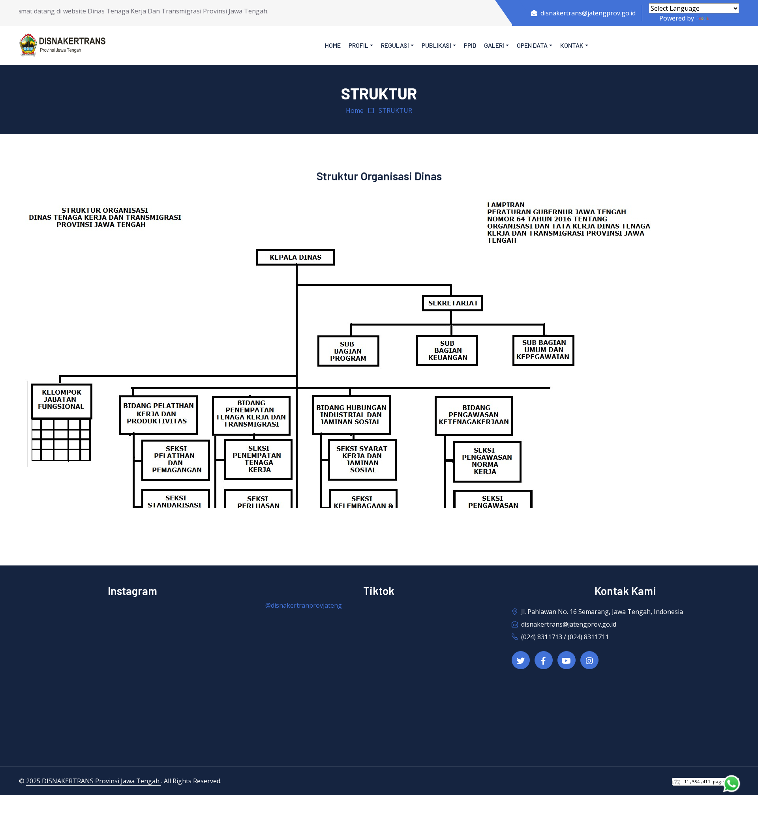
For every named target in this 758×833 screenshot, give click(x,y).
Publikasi (436, 45)
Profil (358, 45)
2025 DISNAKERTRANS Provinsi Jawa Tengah (93, 781)
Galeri (494, 45)
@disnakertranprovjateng (303, 605)
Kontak (572, 45)
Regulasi (395, 45)
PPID (470, 45)
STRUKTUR (395, 110)
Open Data (532, 45)
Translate (724, 18)
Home (333, 45)
